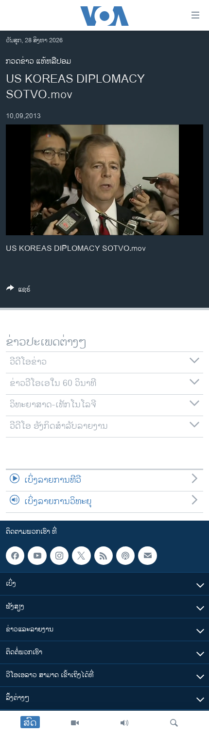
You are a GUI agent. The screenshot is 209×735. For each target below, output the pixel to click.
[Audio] (124, 723)
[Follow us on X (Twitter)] (81, 555)
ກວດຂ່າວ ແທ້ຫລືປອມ (38, 61)
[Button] (18, 291)
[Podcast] (125, 555)
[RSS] (103, 555)
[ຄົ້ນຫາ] (174, 723)
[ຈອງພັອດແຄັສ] (147, 555)
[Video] (74, 723)
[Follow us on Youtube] (37, 555)
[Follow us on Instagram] (59, 555)
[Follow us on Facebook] (15, 555)
